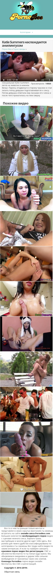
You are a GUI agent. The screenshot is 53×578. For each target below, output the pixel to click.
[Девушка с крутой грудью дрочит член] (26, 298)
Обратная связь (12, 571)
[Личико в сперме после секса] (26, 509)
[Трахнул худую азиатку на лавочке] (26, 369)
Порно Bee (6, 49)
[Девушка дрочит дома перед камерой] (26, 333)
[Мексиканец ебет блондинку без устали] (26, 474)
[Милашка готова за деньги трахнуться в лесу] (26, 158)
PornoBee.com (42, 533)
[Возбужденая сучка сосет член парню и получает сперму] (26, 193)
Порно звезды (19, 49)
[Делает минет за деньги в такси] (26, 439)
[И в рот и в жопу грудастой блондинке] (26, 263)
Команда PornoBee (11, 561)
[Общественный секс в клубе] (26, 404)
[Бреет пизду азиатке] (26, 228)
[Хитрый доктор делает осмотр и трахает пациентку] (26, 123)
